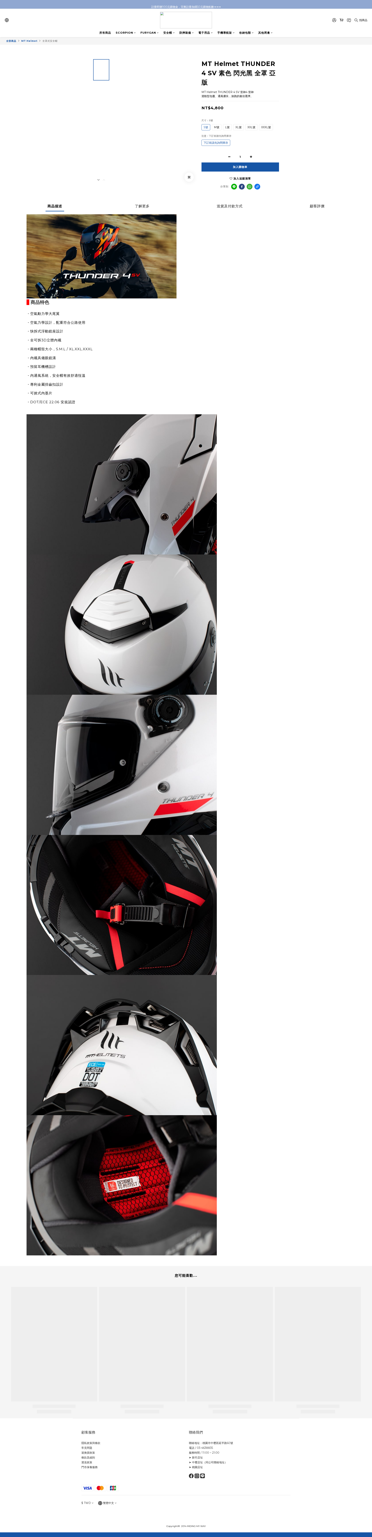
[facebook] (242, 187)
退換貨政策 (88, 1452)
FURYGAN (148, 32)
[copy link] (257, 187)
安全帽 (167, 32)
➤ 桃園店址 (196, 1467)
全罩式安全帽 (50, 40)
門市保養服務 (89, 1467)
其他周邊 (264, 32)
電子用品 (204, 32)
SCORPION (124, 32)
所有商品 (105, 32)
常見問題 (86, 1448)
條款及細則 (88, 1457)
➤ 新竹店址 (196, 1457)
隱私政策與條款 (90, 1443)
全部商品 (11, 40)
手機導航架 (224, 32)
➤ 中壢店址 (196, 1462)
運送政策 (86, 1462)
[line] (234, 187)
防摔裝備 (185, 32)
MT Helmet (29, 40)
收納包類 (245, 32)
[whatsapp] (249, 187)
